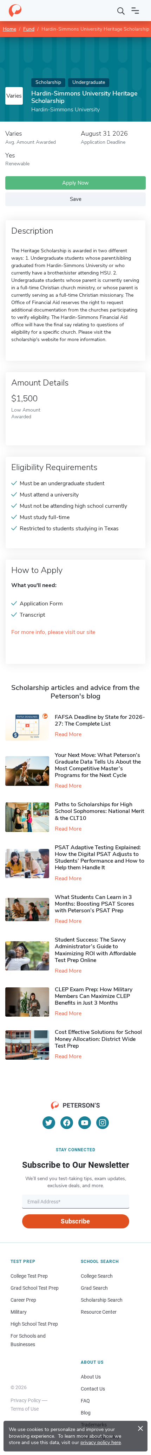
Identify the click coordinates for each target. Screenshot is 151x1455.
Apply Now (75, 182)
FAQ (85, 1401)
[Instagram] (102, 1122)
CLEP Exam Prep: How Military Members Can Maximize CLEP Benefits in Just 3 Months (93, 996)
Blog (86, 1413)
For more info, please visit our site (53, 632)
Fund (28, 29)
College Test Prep (29, 1276)
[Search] (121, 10)
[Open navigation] (135, 10)
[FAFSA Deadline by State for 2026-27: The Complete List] (30, 726)
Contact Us (93, 1389)
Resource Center (99, 1312)
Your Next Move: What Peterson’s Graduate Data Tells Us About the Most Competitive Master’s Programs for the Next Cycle (98, 765)
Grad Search (94, 1288)
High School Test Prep (34, 1324)
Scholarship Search (102, 1300)
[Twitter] (48, 1122)
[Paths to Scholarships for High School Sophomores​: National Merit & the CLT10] (30, 817)
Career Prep (23, 1300)
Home (9, 29)
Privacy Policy (26, 1400)
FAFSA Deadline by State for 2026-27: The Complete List (100, 720)
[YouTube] (84, 1122)
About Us (91, 1377)
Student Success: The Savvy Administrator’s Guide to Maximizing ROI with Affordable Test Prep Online (95, 950)
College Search (97, 1276)
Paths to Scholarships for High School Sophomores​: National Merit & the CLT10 (99, 811)
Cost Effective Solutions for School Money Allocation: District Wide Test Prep (98, 1038)
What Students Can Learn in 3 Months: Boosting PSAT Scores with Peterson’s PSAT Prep (94, 903)
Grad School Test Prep (35, 1288)
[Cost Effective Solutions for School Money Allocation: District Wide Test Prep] (30, 1045)
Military (19, 1312)
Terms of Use (25, 1409)
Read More (68, 734)
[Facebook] (66, 1122)
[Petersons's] (15, 10)
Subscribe (75, 1221)
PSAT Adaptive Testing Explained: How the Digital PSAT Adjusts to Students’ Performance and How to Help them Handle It (99, 858)
